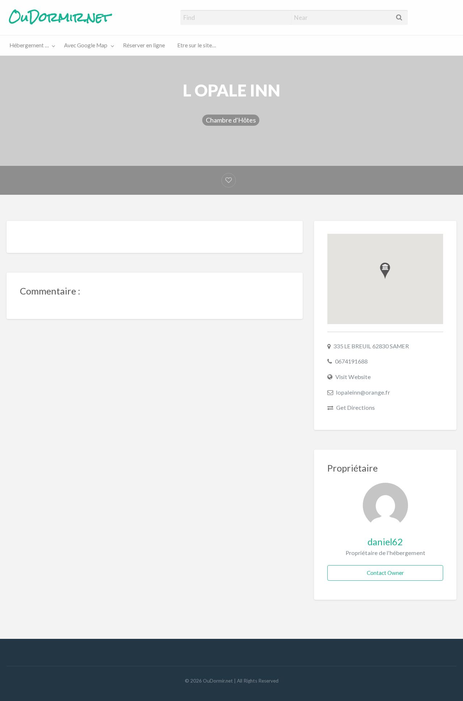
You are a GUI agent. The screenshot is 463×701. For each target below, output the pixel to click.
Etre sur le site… (196, 45)
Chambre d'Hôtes (231, 120)
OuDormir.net (59, 17)
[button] (385, 271)
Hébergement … (29, 45)
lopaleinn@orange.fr (363, 392)
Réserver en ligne (144, 45)
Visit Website (353, 376)
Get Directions (355, 407)
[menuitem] (30, 46)
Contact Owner (385, 572)
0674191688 (351, 361)
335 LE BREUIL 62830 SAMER (371, 346)
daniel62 (385, 541)
